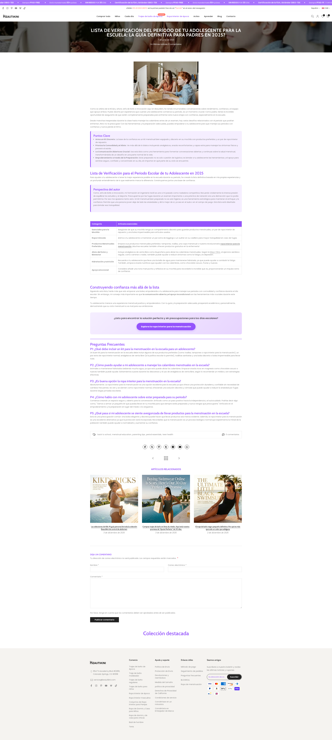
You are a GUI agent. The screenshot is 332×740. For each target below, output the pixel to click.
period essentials (153, 434)
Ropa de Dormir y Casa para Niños (139, 709)
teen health (167, 434)
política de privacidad (165, 686)
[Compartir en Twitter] (152, 447)
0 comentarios (174, 44)
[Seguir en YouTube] (16, 8)
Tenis (131, 726)
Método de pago (188, 667)
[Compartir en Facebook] (145, 447)
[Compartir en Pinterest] (159, 447)
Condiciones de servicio (166, 698)
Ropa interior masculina (139, 698)
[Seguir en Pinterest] (12, 8)
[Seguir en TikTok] (24, 8)
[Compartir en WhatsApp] (187, 447)
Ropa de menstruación (191, 684)
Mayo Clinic (215, 252)
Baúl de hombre (136, 722)
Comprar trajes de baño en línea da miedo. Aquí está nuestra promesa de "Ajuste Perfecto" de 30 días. (166, 527)
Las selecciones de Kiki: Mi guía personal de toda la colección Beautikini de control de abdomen (114, 527)
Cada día (129, 16)
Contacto (231, 16)
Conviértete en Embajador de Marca (164, 709)
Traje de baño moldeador (135, 674)
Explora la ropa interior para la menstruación (166, 326)
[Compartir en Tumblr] (166, 447)
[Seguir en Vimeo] (20, 8)
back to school (104, 434)
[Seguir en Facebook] (3, 8)
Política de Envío (162, 667)
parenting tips (138, 434)
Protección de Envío (164, 671)
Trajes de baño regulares (136, 681)
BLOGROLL (185, 680)
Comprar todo (103, 16)
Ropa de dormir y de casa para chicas (138, 716)
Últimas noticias (160, 44)
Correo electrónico (177, 565)
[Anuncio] (44, 2)
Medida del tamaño (164, 682)
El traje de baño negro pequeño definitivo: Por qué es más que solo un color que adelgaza (217, 527)
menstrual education (121, 434)
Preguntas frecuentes (191, 675)
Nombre (94, 565)
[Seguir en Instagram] (7, 8)
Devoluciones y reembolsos (162, 676)
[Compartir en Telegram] (173, 447)
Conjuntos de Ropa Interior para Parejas (138, 703)
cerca (329, 3)
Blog (219, 16)
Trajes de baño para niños (138, 687)
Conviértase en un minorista (163, 703)
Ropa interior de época (178, 16)
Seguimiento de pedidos (192, 671)
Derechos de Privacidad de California (165, 692)
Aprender (208, 16)
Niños (117, 16)
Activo (196, 16)
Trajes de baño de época (151, 16)
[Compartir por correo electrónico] (180, 447)
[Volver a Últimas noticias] (166, 458)
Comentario (96, 576)
